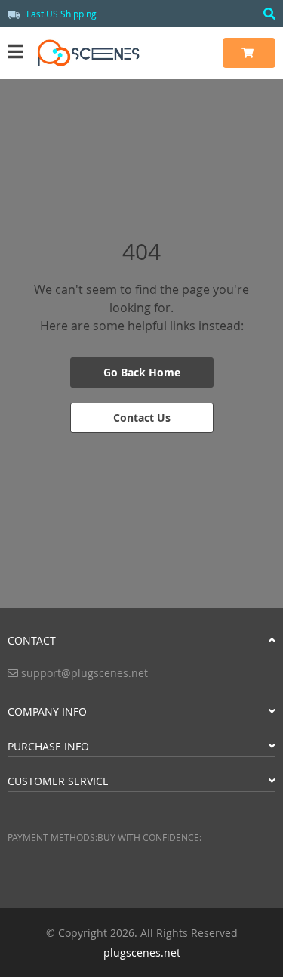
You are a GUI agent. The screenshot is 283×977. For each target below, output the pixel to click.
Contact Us (142, 417)
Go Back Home (141, 372)
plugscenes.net (141, 952)
